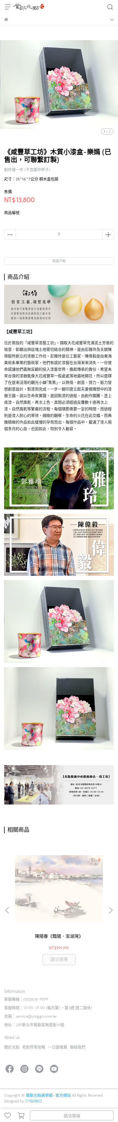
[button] (110, 910)
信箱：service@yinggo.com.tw (30, 1016)
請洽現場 (72, 1115)
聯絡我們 (77, 1047)
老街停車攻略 (33, 1047)
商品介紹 (59, 261)
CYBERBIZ (33, 1101)
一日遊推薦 (57, 1047)
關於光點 (11, 1047)
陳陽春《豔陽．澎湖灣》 (59, 936)
